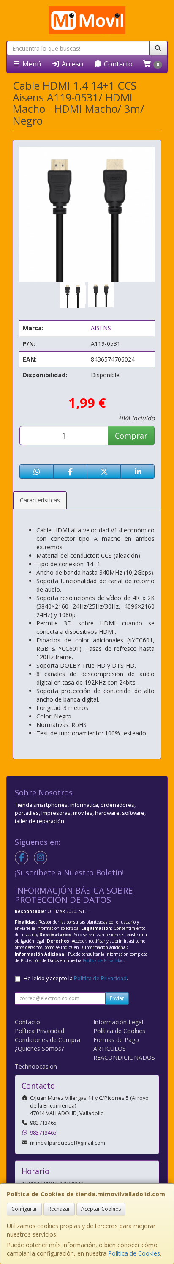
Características (40, 500)
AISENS (101, 328)
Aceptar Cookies (101, 1208)
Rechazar (59, 1208)
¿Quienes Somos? (39, 1049)
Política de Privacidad (103, 960)
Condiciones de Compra (47, 1040)
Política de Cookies (134, 1253)
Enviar (117, 998)
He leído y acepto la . (76, 978)
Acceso (71, 64)
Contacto (117, 64)
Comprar (131, 435)
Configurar (24, 1208)
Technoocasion (36, 1066)
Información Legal (118, 1022)
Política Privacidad (39, 1031)
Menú (31, 64)
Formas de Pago (116, 1040)
